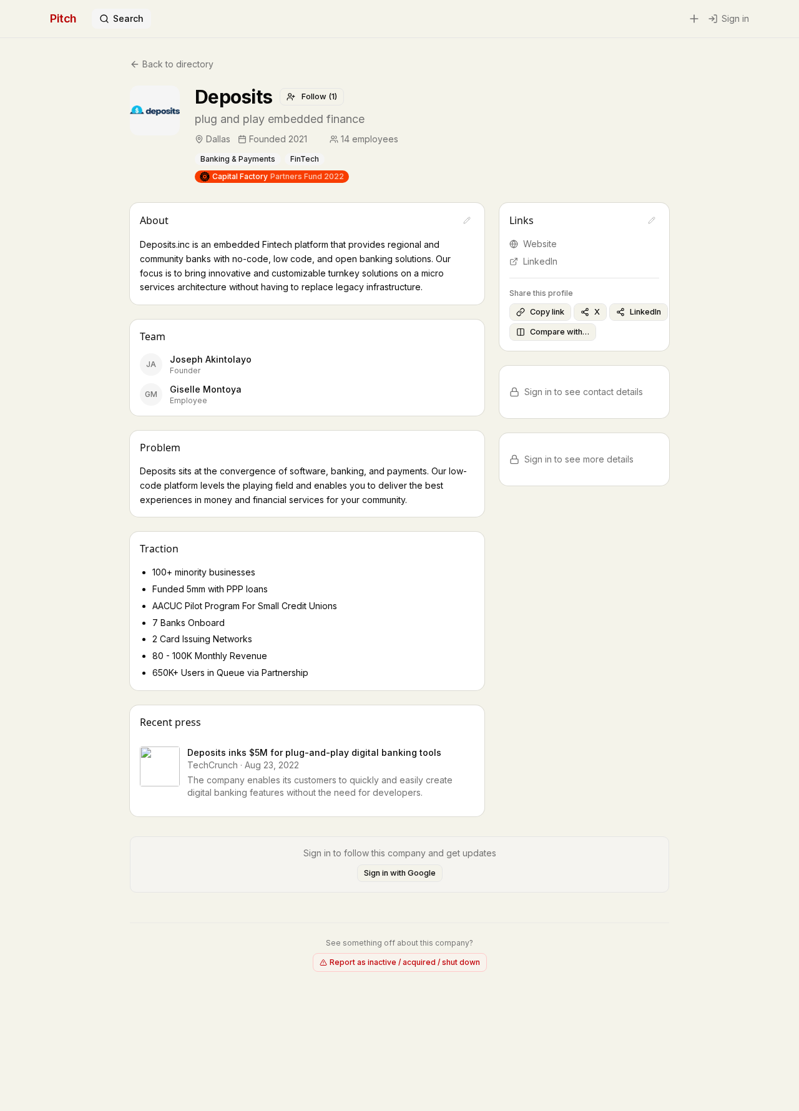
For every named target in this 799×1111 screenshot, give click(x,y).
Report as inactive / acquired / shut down (405, 962)
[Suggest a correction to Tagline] (377, 119)
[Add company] (694, 18)
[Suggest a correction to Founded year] (316, 139)
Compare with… (559, 331)
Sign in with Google (400, 873)
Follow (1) (319, 96)
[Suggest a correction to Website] (651, 220)
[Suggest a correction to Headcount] (407, 139)
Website (540, 243)
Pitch (63, 18)
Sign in (735, 18)
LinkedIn (540, 261)
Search (128, 18)
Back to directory (177, 64)
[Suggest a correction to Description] (466, 220)
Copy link (547, 311)
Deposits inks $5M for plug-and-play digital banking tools (314, 752)
